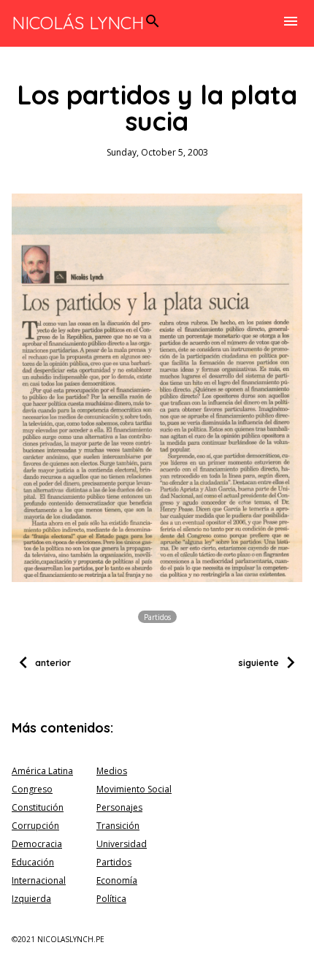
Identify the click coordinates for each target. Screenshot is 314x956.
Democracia (37, 844)
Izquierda (31, 898)
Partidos (157, 616)
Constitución (38, 807)
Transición (117, 825)
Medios (111, 771)
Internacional (39, 880)
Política (111, 898)
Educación (33, 862)
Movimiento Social (134, 789)
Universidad (121, 844)
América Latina (42, 771)
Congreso (32, 789)
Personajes (119, 807)
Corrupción (35, 825)
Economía (116, 880)
